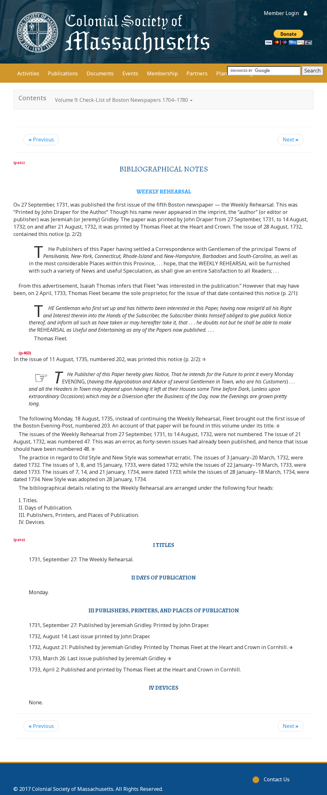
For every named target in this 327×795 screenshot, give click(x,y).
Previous (41, 139)
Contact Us (277, 779)
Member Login (281, 13)
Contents (32, 98)
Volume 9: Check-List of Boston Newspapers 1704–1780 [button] (122, 99)
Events (130, 73)
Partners (197, 73)
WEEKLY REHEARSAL (163, 191)
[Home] (111, 31)
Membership (162, 73)
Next (291, 139)
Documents (100, 73)
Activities (28, 73)
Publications (63, 73)
